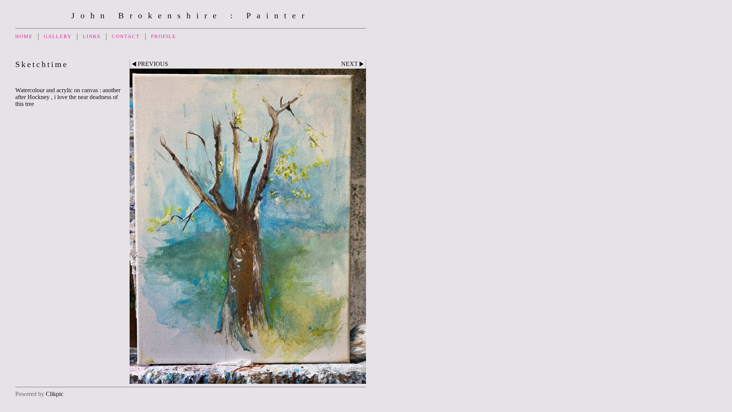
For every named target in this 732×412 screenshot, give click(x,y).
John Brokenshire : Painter (190, 15)
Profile (163, 36)
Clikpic (54, 394)
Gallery (58, 36)
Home (24, 36)
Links (92, 36)
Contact (126, 36)
